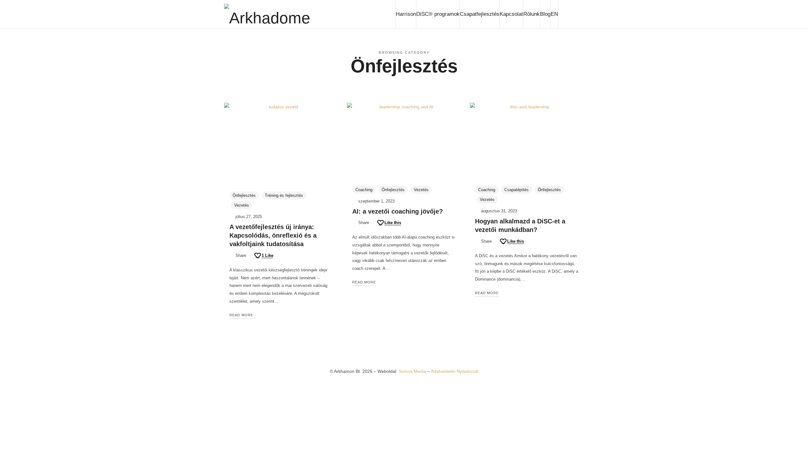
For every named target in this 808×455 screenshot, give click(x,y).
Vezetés (241, 205)
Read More (241, 315)
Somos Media (413, 371)
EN (554, 14)
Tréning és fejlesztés (284, 195)
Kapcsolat (511, 14)
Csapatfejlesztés (479, 14)
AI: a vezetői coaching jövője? (397, 211)
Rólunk (531, 14)
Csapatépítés (516, 189)
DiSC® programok (438, 14)
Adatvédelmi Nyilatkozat (454, 371)
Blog (545, 14)
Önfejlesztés (244, 195)
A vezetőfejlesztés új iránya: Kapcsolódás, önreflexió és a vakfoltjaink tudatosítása (273, 235)
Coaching (363, 189)
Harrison (406, 14)
